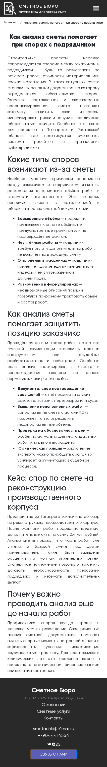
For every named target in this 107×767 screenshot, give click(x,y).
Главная (10, 22)
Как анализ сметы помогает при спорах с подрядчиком (63, 22)
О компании (53, 704)
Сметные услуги (53, 711)
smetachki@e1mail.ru (53, 728)
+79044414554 (53, 735)
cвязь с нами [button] (53, 754)
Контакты (53, 717)
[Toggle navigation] (96, 8)
